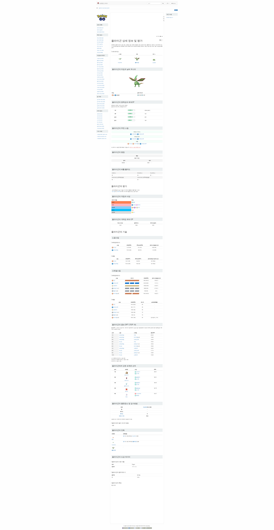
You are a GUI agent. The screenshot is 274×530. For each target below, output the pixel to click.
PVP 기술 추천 (100, 44)
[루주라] (126, 389)
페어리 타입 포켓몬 (100, 93)
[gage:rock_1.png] (132, 285)
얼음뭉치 (138, 377)
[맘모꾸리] (126, 372)
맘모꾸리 (127, 375)
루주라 (126, 391)
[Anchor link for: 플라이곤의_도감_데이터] (131, 457)
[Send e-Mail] (160, 36)
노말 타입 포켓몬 (100, 58)
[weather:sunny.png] (138, 95)
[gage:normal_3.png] (132, 288)
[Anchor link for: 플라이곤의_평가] (128, 186)
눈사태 (137, 373)
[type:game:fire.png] (132, 207)
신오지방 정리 (99, 120)
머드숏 (130, 143)
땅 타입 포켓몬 (100, 75)
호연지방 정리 (99, 118)
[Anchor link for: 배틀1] (115, 299)
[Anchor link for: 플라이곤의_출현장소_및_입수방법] (138, 403)
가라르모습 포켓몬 (100, 128)
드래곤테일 (134, 134)
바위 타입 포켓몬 (100, 83)
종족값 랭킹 (99, 48)
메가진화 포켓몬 (100, 42)
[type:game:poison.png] (134, 207)
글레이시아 (126, 386)
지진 (114, 280)
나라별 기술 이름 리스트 (101, 136)
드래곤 (134, 205)
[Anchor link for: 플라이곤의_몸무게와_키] (126, 472)
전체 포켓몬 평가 (100, 27)
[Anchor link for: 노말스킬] (120, 237)
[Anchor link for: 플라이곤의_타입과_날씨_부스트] (137, 69)
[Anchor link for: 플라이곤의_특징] (122, 482)
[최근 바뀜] (158, 36)
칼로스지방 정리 (100, 124)
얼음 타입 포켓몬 (100, 68)
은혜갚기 (115, 288)
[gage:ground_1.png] (132, 280)
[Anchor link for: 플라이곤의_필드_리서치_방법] (129, 423)
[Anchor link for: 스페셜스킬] (121, 270)
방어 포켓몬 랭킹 (100, 40)
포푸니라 (127, 380)
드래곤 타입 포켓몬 (100, 87)
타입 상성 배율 (100, 52)
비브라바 (120, 62)
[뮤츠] (126, 394)
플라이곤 (137, 62)
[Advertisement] (102, 161)
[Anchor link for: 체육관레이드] (120, 242)
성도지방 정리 (99, 115)
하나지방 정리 (99, 122)
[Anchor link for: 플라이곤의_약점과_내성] (131, 196)
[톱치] (113, 436)
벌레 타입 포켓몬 (100, 81)
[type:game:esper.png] (135, 393)
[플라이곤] (137, 58)
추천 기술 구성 (100, 46)
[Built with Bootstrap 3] (125, 528)
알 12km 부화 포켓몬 (101, 99)
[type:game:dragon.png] (115, 95)
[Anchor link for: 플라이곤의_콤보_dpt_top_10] (137, 324)
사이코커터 (138, 393)
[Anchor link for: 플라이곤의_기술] (128, 232)
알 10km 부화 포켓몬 (101, 101)
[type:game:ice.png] (132, 202)
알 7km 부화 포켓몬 (100, 103)
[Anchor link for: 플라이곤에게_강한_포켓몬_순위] (137, 366)
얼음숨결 (138, 388)
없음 (133, 210)
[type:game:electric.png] (132, 212)
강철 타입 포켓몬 (100, 91)
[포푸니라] (126, 378)
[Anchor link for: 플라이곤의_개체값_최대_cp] (134, 219)
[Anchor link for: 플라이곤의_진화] (125, 430)
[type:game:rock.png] (137, 207)
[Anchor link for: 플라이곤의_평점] (125, 152)
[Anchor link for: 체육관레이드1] (120, 275)
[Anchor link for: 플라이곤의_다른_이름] (125, 461)
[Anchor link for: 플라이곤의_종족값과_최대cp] (135, 102)
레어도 (121, 413)
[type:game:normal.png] (112, 288)
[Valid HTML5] (137, 528)
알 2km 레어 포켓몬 (100, 107)
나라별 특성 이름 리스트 (101, 138)
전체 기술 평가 (100, 29)
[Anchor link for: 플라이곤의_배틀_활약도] (131, 169)
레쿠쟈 (118, 191)
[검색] (163, 3)
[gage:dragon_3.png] (132, 283)
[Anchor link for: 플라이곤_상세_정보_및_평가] (143, 40)
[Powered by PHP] (131, 528)
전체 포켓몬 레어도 (100, 32)
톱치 (113, 439)
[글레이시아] (126, 383)
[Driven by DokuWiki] (149, 528)
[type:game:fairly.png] (136, 205)
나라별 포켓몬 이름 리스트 (102, 134)
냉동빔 (137, 395)
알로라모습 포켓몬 (100, 126)
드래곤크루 (141, 134)
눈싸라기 (138, 371)
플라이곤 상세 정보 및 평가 (104, 8)
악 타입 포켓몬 (100, 89)
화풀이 (114, 291)
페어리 (138, 205)
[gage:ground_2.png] (132, 293)
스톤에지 (115, 285)
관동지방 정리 (99, 113)
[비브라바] (120, 58)
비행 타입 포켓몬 (100, 77)
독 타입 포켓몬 (100, 72)
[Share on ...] (157, 36)
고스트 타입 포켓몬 (100, 85)
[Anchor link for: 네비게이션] (119, 51)
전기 (134, 212)
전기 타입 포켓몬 (100, 66)
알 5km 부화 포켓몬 (100, 105)
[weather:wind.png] (142, 95)
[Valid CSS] (143, 528)
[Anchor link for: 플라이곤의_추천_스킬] (129, 128)
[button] (168, 3)
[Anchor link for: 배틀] (115, 256)
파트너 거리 (121, 416)
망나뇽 (113, 191)
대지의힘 (136, 143)
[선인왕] (154, 58)
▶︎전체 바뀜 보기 (170, 17)
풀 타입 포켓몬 (100, 64)
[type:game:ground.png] (112, 95)
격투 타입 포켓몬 (100, 70)
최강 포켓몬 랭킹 (100, 37)
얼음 (134, 202)
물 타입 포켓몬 (100, 62)
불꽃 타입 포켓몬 (100, 60)
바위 (139, 207)
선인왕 (154, 62)
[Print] (162, 36)
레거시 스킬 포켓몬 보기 (135, 147)
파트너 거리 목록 (100, 50)
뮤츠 (127, 397)
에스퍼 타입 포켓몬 (100, 79)
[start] (102, 17)
